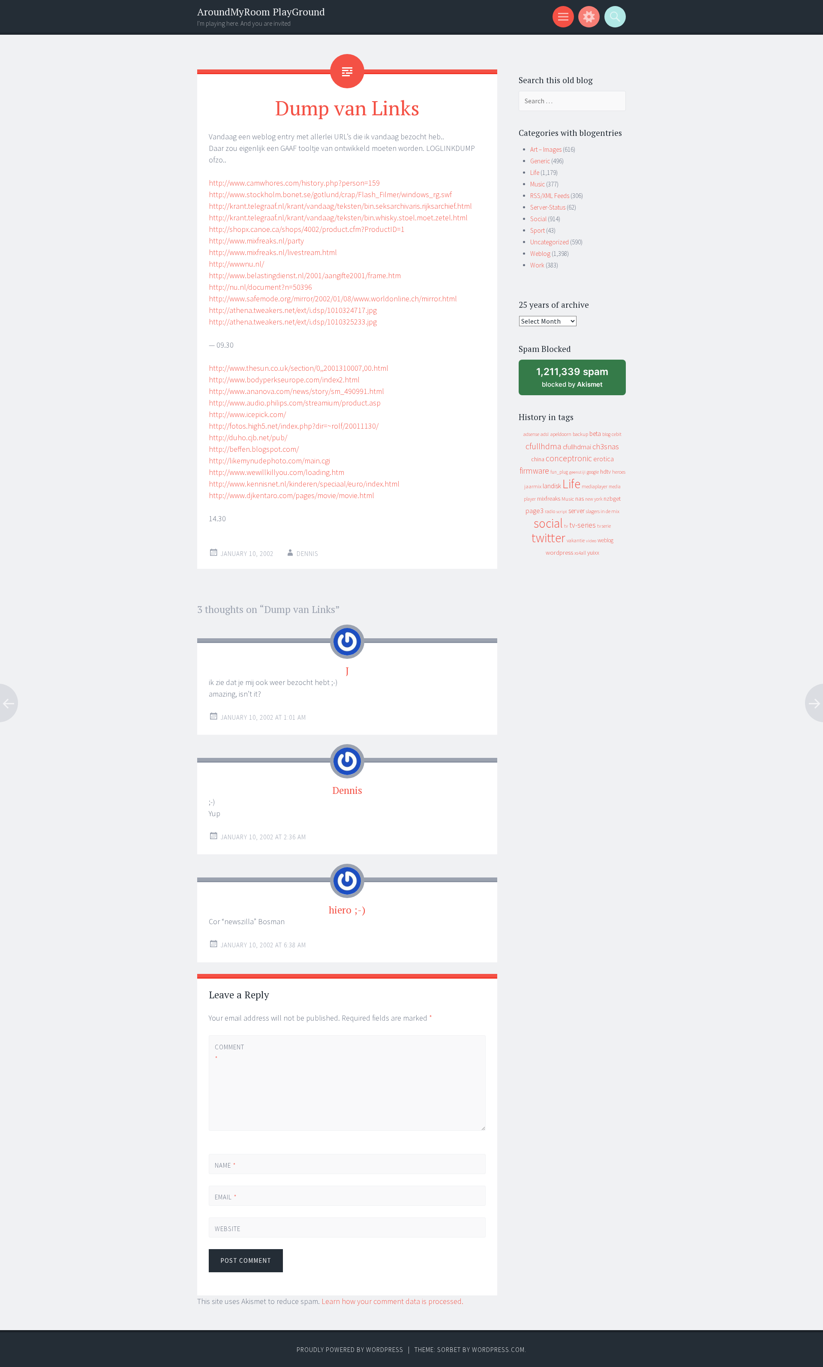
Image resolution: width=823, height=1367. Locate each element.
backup (580, 434)
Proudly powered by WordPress (350, 1350)
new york (593, 499)
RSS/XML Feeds (549, 196)
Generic (540, 161)
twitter (548, 538)
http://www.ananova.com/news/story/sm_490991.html (296, 391)
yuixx (593, 552)
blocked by (580, 380)
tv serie (604, 526)
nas (579, 498)
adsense (531, 434)
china (537, 459)
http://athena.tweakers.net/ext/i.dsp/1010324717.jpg (293, 310)
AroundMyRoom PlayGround (261, 11)
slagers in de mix (602, 511)
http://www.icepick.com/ (247, 414)
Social (538, 219)
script (561, 511)
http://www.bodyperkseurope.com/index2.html (284, 380)
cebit (617, 434)
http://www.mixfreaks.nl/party (256, 241)
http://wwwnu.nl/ (236, 264)
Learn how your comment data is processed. (392, 1301)
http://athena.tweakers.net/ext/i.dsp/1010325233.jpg (293, 322)
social (548, 523)
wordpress (559, 552)
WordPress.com (498, 1350)
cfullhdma (544, 446)
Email (226, 1197)
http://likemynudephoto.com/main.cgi (269, 461)
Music (537, 184)
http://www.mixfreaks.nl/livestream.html (273, 252)
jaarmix (532, 486)
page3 (535, 510)
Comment (229, 1053)
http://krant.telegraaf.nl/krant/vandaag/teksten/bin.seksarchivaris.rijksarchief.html (340, 206)
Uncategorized (549, 242)
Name (225, 1165)
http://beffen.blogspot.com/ (254, 449)
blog (606, 434)
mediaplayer (594, 486)
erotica (603, 458)
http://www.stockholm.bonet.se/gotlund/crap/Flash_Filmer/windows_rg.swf (330, 194)
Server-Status (547, 207)
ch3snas (605, 446)
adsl (545, 434)
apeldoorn (560, 434)
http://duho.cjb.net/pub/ (248, 437)
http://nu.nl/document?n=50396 (260, 287)
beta (595, 434)
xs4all (580, 553)
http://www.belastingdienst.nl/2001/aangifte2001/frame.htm (305, 275)
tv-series (582, 525)
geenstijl (577, 472)
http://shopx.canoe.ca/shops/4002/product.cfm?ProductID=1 (307, 229)
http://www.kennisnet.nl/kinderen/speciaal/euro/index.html (304, 484)
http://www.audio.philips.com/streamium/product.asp (295, 403)
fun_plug (559, 472)
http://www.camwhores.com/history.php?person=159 (294, 183)
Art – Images (546, 149)
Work (537, 265)
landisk (552, 486)
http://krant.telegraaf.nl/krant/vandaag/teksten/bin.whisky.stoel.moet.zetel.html (338, 217)
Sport (537, 230)
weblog (605, 540)
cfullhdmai (577, 447)
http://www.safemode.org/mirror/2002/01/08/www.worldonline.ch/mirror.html (333, 298)
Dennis (307, 554)
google (593, 472)
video (591, 541)
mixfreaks (548, 498)
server (576, 511)
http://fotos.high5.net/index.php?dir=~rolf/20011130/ (293, 426)
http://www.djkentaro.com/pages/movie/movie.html (291, 495)
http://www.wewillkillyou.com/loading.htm (276, 472)
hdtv (605, 471)
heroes (618, 472)
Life (534, 172)
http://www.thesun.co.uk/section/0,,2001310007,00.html (298, 368)
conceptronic (569, 458)
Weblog (540, 253)
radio (550, 511)
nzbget (612, 498)
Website (227, 1229)
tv (566, 526)
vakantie (576, 540)
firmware (534, 471)
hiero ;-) (347, 909)
